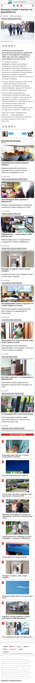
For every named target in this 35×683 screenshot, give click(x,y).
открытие (19, 248)
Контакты (6, 652)
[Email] (12, 46)
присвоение (10, 213)
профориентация (12, 18)
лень (3, 283)
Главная (5, 646)
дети (3, 320)
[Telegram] (9, 46)
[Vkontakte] (3, 46)
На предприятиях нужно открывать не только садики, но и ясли (17, 305)
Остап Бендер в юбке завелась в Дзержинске (14, 201)
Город (19, 646)
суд (19, 213)
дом (3, 356)
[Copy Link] (14, 46)
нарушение (14, 179)
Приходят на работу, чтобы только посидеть (15, 270)
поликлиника (10, 393)
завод (8, 248)
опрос (10, 356)
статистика (17, 428)
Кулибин (13, 248)
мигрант (8, 179)
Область (26, 646)
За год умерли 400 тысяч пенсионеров (17, 414)
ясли (19, 320)
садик (15, 320)
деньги (4, 213)
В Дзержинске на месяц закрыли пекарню (15, 164)
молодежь (4, 18)
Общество (13, 649)
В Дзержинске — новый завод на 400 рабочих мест (16, 235)
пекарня (20, 179)
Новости (11, 646)
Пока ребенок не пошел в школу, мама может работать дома (17, 341)
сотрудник (19, 283)
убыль (22, 428)
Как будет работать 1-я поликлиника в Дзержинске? (17, 378)
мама (6, 356)
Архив (20, 649)
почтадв (17, 393)
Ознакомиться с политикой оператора (11, 680)
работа (19, 18)
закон (3, 179)
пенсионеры (5, 428)
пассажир (8, 283)
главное (4, 248)
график (4, 393)
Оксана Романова (17, 16)
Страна (5, 649)
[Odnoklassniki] (6, 46)
